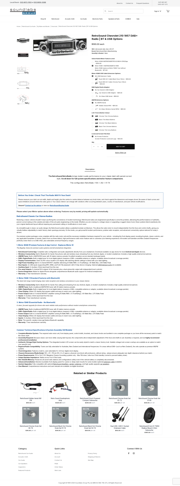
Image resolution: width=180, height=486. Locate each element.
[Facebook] (128, 453)
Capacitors (22, 467)
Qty (93, 142)
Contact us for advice (33, 205)
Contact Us (129, 3)
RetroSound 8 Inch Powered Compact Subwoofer (90, 399)
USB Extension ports (105, 265)
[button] (23, 40)
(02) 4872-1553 (26, 2)
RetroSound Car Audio (29, 26)
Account (57, 457)
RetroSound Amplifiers (61, 364)
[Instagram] (134, 453)
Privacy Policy (92, 453)
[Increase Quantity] (102, 146)
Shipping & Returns (94, 457)
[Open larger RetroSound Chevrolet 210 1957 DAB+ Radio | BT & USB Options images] (60, 45)
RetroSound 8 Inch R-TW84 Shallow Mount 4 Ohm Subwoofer (149, 428)
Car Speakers (22, 463)
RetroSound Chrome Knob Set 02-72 (120, 399)
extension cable (109, 362)
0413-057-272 (163, 4)
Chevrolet (54, 26)
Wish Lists (58, 470)
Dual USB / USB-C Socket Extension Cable (119, 427)
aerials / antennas (75, 364)
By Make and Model (43, 26)
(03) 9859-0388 (40, 2)
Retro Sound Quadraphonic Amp (60, 399)
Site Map (91, 460)
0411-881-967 (162, 2)
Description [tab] (90, 169)
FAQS (56, 463)
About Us (119, 3)
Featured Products (24, 470)
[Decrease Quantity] (94, 146)
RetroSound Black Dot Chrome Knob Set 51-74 (60, 427)
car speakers (104, 364)
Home (18, 26)
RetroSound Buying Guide (59, 205)
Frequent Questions (142, 3)
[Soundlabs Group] (23, 11)
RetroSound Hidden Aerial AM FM (30, 399)
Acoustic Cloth (23, 457)
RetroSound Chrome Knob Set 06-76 (30, 427)
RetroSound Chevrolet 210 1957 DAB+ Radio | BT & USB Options (78, 26)
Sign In (156, 11)
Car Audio (21, 460)
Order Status (59, 467)
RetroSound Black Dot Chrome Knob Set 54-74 (90, 427)
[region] (23, 97)
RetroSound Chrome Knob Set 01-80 (149, 399)
